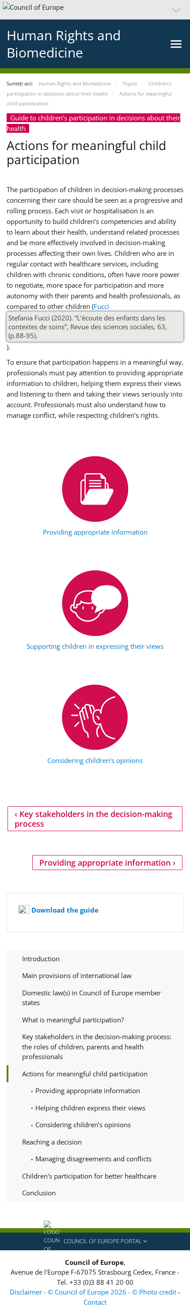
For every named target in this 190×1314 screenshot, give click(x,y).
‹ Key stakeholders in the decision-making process (93, 819)
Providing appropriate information (95, 532)
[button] (95, 9)
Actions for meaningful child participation (85, 1073)
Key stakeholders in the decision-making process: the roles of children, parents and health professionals (96, 1046)
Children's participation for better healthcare (89, 1175)
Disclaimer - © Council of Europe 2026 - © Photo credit (94, 1291)
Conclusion (39, 1192)
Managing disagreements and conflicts (93, 1158)
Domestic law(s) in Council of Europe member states (91, 997)
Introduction (41, 958)
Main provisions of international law (77, 975)
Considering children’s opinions (95, 760)
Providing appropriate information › (107, 862)
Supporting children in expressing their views (95, 646)
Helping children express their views (89, 1107)
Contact (95, 1302)
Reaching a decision (52, 1141)
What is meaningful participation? (73, 1019)
